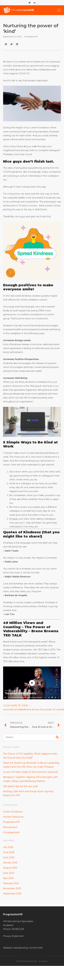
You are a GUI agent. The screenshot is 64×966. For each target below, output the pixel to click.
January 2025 (10, 862)
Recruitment (10, 827)
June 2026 (8, 852)
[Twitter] (29, 2)
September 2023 (12, 893)
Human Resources (13, 816)
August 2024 (10, 867)
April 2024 (8, 878)
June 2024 (8, 873)
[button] (6, 44)
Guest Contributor (13, 811)
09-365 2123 (17, 929)
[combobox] (29, 737)
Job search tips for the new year (20, 786)
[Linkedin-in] (34, 2)
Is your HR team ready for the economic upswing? (30, 772)
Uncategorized (11, 832)
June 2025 (8, 857)
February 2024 (11, 883)
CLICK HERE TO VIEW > (16, 705)
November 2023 (12, 888)
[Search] (58, 737)
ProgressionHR (31, 36)
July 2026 (8, 847)
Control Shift (35, 947)
